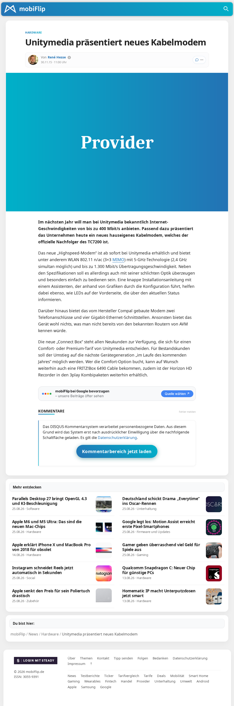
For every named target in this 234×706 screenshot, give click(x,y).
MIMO (118, 259)
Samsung (88, 687)
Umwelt (186, 681)
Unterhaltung (165, 681)
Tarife (148, 676)
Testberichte (90, 676)
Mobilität (177, 676)
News (72, 676)
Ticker (109, 676)
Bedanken (160, 658)
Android (203, 681)
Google (105, 687)
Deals (161, 676)
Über (71, 658)
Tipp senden (123, 658)
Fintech (110, 681)
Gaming (74, 681)
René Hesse (57, 57)
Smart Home (198, 676)
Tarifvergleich (128, 676)
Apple (72, 687)
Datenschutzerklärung (117, 437)
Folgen (143, 658)
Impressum (76, 663)
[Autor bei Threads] (69, 57)
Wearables (92, 681)
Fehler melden (187, 411)
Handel (126, 681)
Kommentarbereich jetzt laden (117, 451)
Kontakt (103, 658)
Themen (86, 658)
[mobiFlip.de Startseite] (26, 9)
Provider (143, 681)
